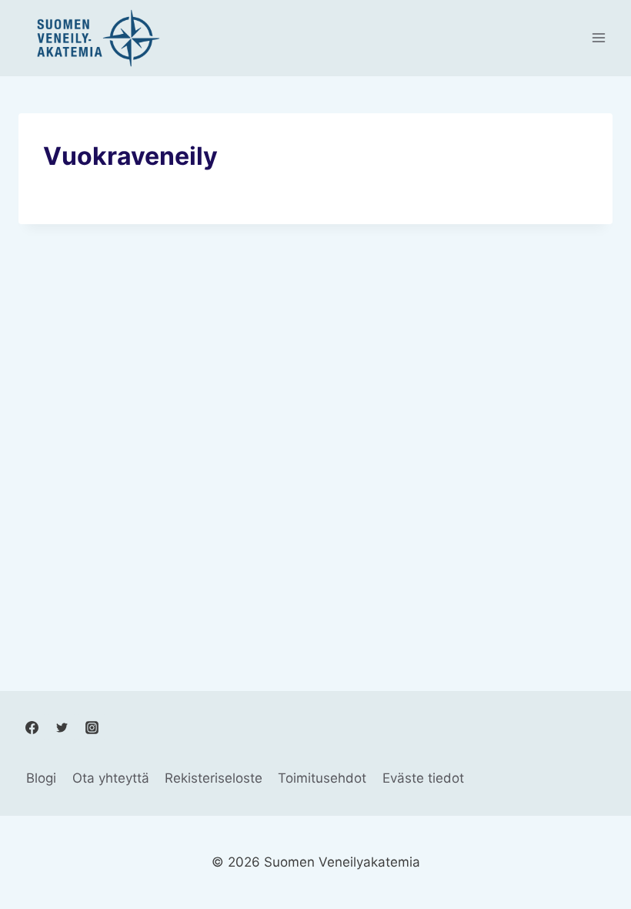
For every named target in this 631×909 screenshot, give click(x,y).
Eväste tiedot (423, 778)
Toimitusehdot (322, 778)
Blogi (41, 778)
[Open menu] (598, 38)
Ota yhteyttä (110, 778)
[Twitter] (61, 727)
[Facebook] (31, 727)
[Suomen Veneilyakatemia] (95, 38)
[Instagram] (91, 727)
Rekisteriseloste (213, 778)
